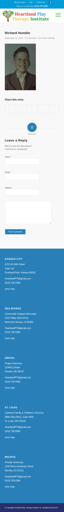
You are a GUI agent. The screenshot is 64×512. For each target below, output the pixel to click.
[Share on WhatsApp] (32, 108)
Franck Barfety (48, 38)
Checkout (41, 2)
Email (8, 172)
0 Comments (31, 38)
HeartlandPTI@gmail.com (18, 278)
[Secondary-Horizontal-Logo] (26, 16)
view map (10, 288)
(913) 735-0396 (41, 6)
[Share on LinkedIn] (43, 108)
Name (8, 157)
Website (8, 188)
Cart (31, 2)
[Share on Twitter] (21, 108)
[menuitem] (20, 2)
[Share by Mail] (53, 108)
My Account (19, 2)
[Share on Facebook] (10, 108)
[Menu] (56, 15)
